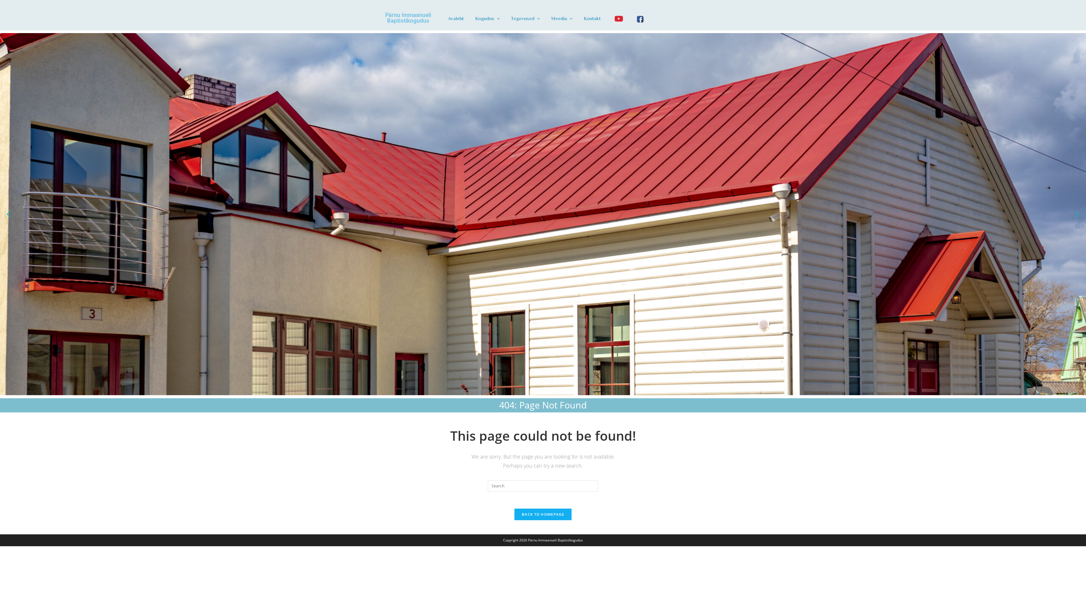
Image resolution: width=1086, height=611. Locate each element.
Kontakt (592, 18)
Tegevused (523, 18)
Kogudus (484, 18)
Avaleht (456, 18)
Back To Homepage (543, 514)
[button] (8, 214)
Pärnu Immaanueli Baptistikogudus (408, 18)
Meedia (559, 18)
